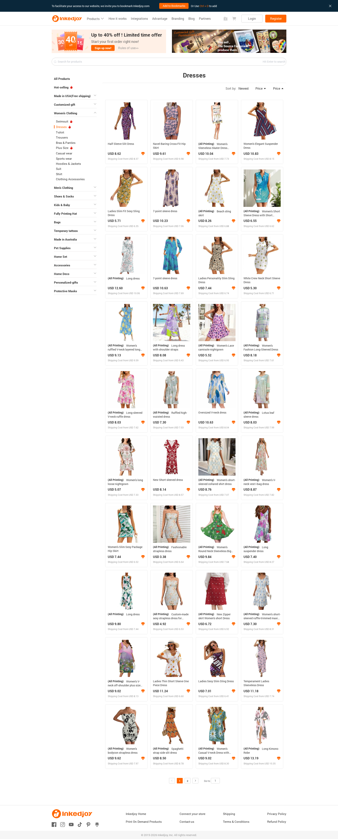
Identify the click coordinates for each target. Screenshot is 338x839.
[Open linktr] (97, 824)
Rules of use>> (128, 48)
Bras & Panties (66, 143)
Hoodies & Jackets (68, 164)
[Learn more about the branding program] (143, 153)
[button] (109, 41)
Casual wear (64, 153)
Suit (58, 169)
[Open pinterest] (88, 824)
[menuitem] (75, 78)
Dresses (61, 127)
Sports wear (64, 158)
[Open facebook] (54, 824)
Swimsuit (62, 121)
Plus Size (62, 148)
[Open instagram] (62, 824)
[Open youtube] (71, 824)
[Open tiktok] (79, 824)
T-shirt (60, 132)
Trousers (62, 137)
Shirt (59, 174)
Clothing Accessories (70, 179)
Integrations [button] (139, 18)
